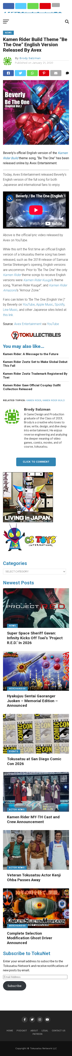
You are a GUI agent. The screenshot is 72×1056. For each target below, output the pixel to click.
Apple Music (44, 304)
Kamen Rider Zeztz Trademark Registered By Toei (35, 375)
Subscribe (14, 986)
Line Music (10, 310)
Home (10, 1030)
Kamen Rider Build (54, 400)
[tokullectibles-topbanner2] (36, 339)
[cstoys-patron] (31, 553)
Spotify (59, 304)
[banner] (28, 521)
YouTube (29, 304)
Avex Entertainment (27, 324)
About (34, 1030)
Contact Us (58, 1030)
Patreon (37, 1034)
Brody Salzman (30, 58)
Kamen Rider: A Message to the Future (30, 354)
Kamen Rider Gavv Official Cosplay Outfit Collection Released (32, 387)
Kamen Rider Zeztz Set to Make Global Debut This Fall (35, 363)
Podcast (22, 1030)
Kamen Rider (33, 400)
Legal (45, 1030)
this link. (8, 315)
